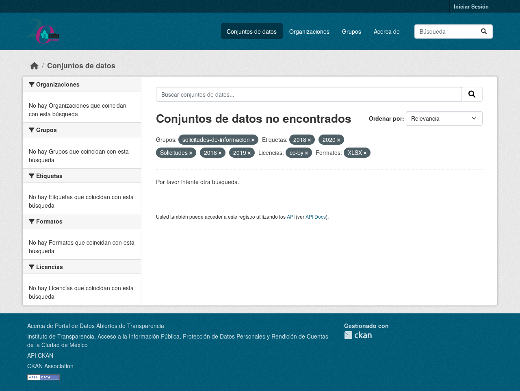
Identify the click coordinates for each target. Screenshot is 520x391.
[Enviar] (484, 31)
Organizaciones (309, 31)
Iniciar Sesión (471, 6)
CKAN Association (50, 366)
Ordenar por (385, 118)
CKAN (358, 335)
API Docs (316, 216)
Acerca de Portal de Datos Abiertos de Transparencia (95, 325)
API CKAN (40, 355)
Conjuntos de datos (252, 31)
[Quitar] (252, 140)
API (291, 216)
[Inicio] (34, 65)
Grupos (351, 31)
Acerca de (387, 31)
